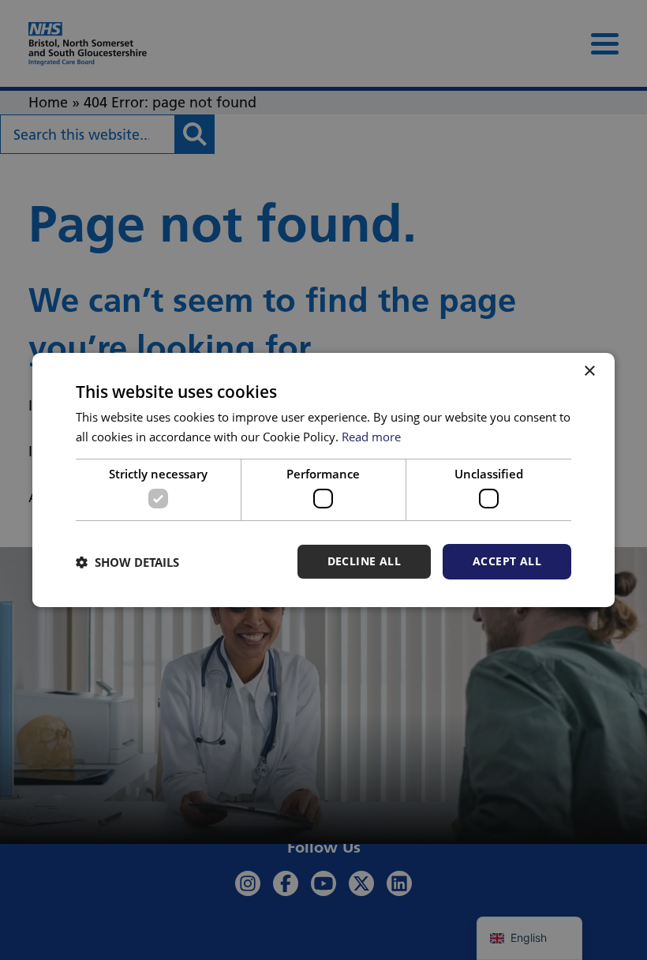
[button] (127, 562)
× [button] (589, 371)
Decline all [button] (364, 560)
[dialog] (323, 480)
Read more (371, 436)
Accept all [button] (507, 560)
